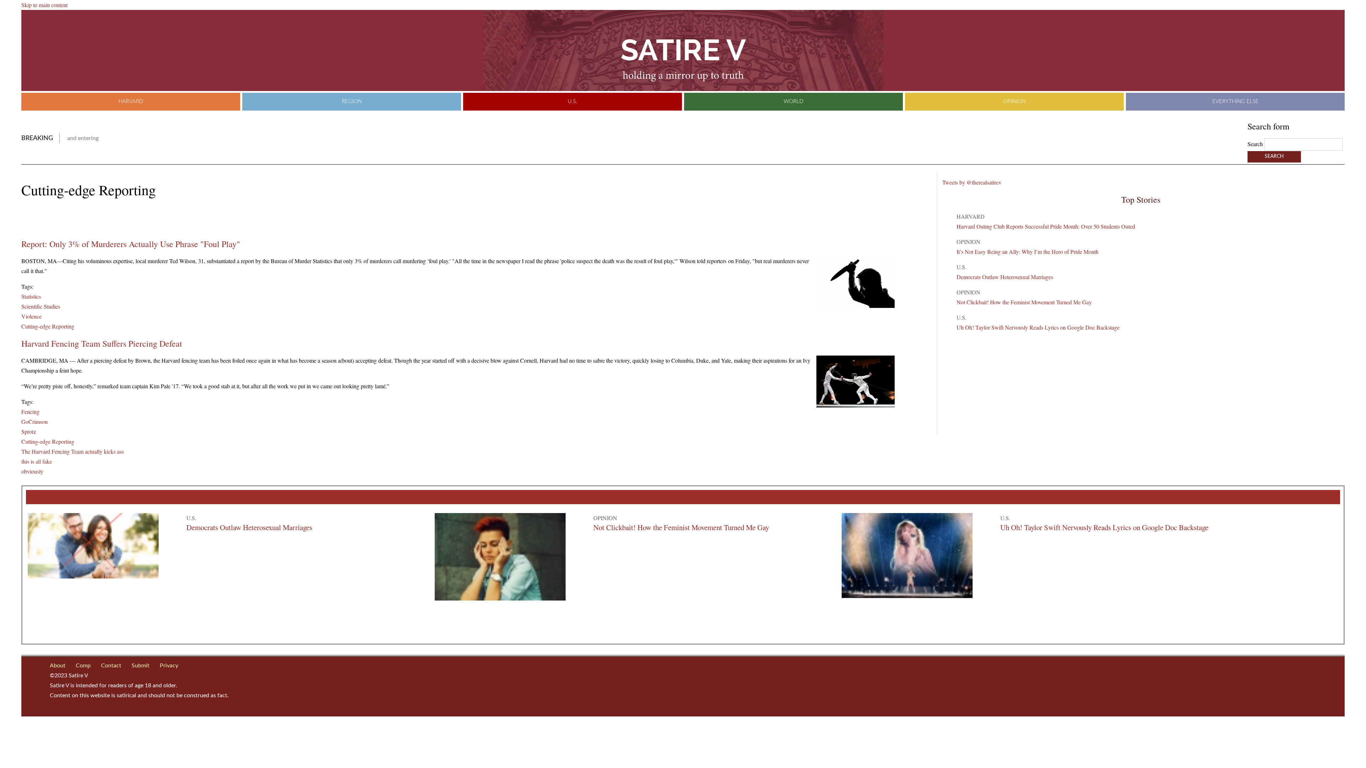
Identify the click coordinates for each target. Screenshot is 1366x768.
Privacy (169, 665)
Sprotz (28, 431)
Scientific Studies (40, 306)
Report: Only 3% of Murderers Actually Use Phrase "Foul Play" (130, 244)
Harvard (130, 101)
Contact (111, 665)
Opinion (1014, 101)
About (57, 665)
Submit (140, 665)
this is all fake (36, 461)
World (793, 101)
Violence (31, 316)
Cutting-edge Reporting (47, 326)
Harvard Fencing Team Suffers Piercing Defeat (101, 343)
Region (352, 101)
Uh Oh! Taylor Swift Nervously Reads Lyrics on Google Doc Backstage (1038, 327)
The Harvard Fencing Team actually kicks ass (72, 451)
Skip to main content (44, 5)
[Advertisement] (104, 218)
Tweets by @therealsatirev (971, 182)
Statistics (31, 296)
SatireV (683, 50)
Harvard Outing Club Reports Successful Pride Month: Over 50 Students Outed (1046, 226)
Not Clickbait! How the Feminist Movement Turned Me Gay (1024, 302)
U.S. (572, 101)
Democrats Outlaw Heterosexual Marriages (1005, 277)
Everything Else (1235, 101)
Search (1256, 144)
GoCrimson (34, 421)
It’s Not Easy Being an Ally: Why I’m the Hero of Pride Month (1027, 251)
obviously (32, 471)
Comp (83, 665)
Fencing (30, 411)
